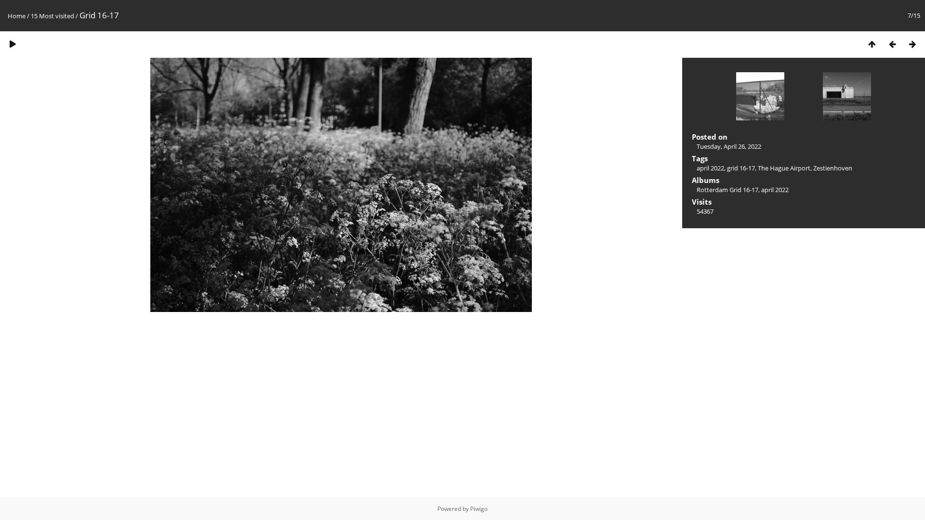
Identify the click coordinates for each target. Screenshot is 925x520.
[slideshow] (12, 44)
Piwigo (479, 509)
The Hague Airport (784, 168)
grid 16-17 (741, 168)
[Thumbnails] (872, 44)
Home (17, 16)
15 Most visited (52, 16)
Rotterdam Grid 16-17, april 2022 (743, 189)
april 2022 (710, 168)
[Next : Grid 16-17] (912, 44)
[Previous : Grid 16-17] (892, 44)
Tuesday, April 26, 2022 (729, 146)
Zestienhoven (832, 168)
